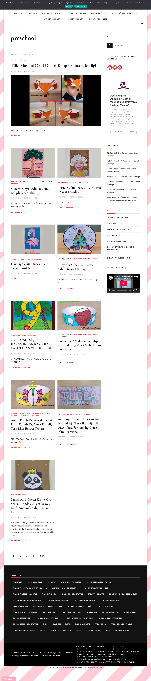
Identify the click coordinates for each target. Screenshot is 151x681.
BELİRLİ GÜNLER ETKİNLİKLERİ (124, 13)
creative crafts (96, 594)
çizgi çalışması (93, 630)
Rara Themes (35, 656)
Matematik (15, 335)
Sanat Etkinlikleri (19, 60)
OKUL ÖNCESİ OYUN (110, 612)
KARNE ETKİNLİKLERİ (75, 19)
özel (108, 630)
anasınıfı (52, 582)
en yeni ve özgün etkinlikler (123, 594)
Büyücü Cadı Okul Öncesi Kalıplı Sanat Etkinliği (123, 154)
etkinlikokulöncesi (109, 600)
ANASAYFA (18, 13)
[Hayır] (148, 5)
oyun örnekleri (82, 624)
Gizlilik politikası (80, 6)
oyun (45, 624)
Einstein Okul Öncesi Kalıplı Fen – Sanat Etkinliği (79, 190)
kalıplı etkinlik (50, 612)
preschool (100, 624)
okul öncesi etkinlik (23, 618)
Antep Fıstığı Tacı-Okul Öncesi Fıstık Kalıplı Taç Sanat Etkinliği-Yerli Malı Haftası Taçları (32, 424)
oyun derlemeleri (61, 624)
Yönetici (16, 71)
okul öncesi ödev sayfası (25, 624)
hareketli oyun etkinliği (80, 606)
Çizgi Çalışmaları (64, 414)
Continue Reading (18, 136)
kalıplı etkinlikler (72, 612)
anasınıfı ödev (49, 594)
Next (42, 556)
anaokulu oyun (35, 582)
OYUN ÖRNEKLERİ (114, 241)
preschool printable (121, 624)
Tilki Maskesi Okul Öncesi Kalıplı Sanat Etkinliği (53, 65)
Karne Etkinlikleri (18, 495)
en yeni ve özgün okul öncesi (27, 600)
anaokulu (18, 582)
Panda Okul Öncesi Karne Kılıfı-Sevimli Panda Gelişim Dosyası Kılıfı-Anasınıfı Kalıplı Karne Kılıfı (32, 505)
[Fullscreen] (137, 290)
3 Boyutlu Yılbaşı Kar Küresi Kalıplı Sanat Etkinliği (75, 267)
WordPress (55, 656)
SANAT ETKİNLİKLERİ (98, 19)
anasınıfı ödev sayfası (72, 594)
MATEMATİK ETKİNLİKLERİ (53, 13)
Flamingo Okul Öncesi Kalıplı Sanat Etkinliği (121, 191)
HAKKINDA (32, 13)
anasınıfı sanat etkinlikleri (95, 588)
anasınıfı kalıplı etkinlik (99, 582)
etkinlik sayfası (20, 606)
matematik (91, 612)
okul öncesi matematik (110, 618)
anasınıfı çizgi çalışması (25, 594)
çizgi (78, 630)
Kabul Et (69, 6)
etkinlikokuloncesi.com (58, 600)
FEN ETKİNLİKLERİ (98, 13)
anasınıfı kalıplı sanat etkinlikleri (30, 588)
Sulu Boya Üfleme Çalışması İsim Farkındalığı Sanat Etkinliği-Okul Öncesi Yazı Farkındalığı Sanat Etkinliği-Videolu (79, 425)
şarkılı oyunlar (123, 630)
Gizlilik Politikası (130, 662)
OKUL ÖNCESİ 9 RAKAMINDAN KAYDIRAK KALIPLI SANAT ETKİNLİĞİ (31, 344)
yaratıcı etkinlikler (61, 630)
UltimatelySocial (94, 667)
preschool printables (24, 630)
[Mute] (134, 290)
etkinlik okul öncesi (85, 600)
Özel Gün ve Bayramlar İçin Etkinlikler (27, 182)
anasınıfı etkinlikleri (71, 582)
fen (60, 606)
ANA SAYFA (80, 646)
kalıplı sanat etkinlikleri (107, 654)
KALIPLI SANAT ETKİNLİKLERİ (25, 612)
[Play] (110, 290)
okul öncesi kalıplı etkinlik (80, 618)
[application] (123, 283)
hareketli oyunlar (106, 606)
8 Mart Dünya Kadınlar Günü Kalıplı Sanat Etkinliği (30, 191)
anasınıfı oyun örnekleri (64, 588)
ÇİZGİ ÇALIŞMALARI (78, 13)
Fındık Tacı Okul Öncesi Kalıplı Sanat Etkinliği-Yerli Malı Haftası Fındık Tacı (79, 345)
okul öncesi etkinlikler (50, 618)
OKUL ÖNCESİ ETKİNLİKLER (37, 652)
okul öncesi (130, 612)
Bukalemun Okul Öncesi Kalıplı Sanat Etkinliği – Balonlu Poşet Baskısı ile (122, 199)
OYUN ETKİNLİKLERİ (52, 19)
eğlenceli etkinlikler (43, 606)
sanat (43, 630)
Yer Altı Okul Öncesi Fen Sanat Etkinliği (123, 176)
